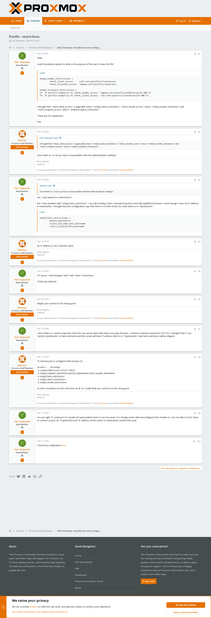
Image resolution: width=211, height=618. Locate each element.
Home (78, 555)
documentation (126, 169)
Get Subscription (84, 562)
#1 (199, 53)
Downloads (81, 574)
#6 (199, 299)
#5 (199, 271)
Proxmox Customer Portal (89, 581)
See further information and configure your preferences (40, 611)
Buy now (102, 169)
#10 (198, 441)
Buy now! (150, 581)
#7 (199, 328)
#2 (199, 132)
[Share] (195, 53)
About (78, 587)
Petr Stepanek (18, 40)
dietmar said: (46, 185)
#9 (199, 413)
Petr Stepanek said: (49, 137)
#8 (199, 357)
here (64, 445)
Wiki (77, 568)
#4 (199, 241)
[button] (65, 20)
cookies (33, 606)
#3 (199, 180)
